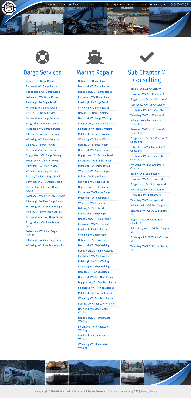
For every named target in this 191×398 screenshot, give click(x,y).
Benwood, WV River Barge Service (45, 217)
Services (114, 391)
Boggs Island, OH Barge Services (44, 123)
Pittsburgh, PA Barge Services (42, 134)
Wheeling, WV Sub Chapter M (147, 115)
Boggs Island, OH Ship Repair (94, 219)
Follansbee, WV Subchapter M (147, 189)
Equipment (75, 4)
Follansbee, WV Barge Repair (42, 97)
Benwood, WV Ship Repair (92, 213)
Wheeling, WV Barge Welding (94, 139)
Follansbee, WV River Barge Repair (45, 196)
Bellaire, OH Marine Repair (93, 145)
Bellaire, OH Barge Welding (93, 113)
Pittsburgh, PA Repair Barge (93, 198)
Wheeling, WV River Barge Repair (44, 206)
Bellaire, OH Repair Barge (92, 176)
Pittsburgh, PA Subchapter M (146, 195)
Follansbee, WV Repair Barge (94, 192)
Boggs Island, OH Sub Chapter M (148, 99)
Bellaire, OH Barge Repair (40, 81)
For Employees (158, 4)
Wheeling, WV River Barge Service (45, 245)
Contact (132, 4)
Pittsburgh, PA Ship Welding (93, 261)
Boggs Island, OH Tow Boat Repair (97, 282)
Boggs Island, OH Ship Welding (95, 251)
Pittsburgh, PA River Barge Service (45, 240)
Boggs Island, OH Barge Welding (96, 123)
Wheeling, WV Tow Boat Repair (95, 298)
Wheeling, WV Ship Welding (94, 266)
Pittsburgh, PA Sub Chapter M (147, 110)
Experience (118, 4)
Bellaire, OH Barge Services (41, 113)
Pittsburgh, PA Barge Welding (94, 134)
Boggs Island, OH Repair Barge (95, 187)
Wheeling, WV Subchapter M (146, 200)
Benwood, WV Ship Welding (94, 245)
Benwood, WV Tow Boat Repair (95, 277)
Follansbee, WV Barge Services (43, 129)
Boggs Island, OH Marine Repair (96, 155)
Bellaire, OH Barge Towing (40, 145)
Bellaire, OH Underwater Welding (96, 304)
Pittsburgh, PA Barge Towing (42, 166)
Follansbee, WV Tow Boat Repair (96, 288)
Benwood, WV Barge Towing (42, 150)
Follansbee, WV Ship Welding (94, 256)
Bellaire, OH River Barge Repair (43, 176)
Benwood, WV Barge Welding (94, 118)
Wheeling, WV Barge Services (42, 139)
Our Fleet (90, 4)
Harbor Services (56, 4)
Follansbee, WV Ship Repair (93, 224)
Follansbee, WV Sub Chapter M (147, 105)
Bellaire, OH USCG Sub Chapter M (149, 205)
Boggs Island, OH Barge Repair (43, 92)
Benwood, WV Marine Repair (94, 150)
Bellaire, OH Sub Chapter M (145, 89)
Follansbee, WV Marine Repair (95, 160)
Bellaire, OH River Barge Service (44, 212)
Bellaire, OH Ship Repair (91, 208)
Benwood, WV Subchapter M (146, 179)
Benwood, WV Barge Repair (41, 86)
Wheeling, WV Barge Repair (41, 108)
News (143, 4)
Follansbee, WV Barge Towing (42, 160)
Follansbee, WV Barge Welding (95, 129)
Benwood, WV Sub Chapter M (147, 94)
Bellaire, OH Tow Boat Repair (94, 272)
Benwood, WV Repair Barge (93, 182)
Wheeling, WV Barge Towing (42, 171)
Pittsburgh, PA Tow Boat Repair (95, 293)
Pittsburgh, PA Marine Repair (94, 166)
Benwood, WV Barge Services (42, 118)
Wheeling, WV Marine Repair (94, 171)
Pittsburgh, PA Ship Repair (92, 229)
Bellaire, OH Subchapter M (145, 174)
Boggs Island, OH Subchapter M (148, 184)
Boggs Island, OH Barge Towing (43, 155)
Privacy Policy (149, 391)
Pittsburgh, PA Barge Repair (41, 102)
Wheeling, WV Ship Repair (92, 235)
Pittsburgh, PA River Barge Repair (44, 201)
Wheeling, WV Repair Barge (93, 203)
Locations (104, 4)
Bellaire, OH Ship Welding (92, 240)
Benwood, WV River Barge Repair (44, 182)
